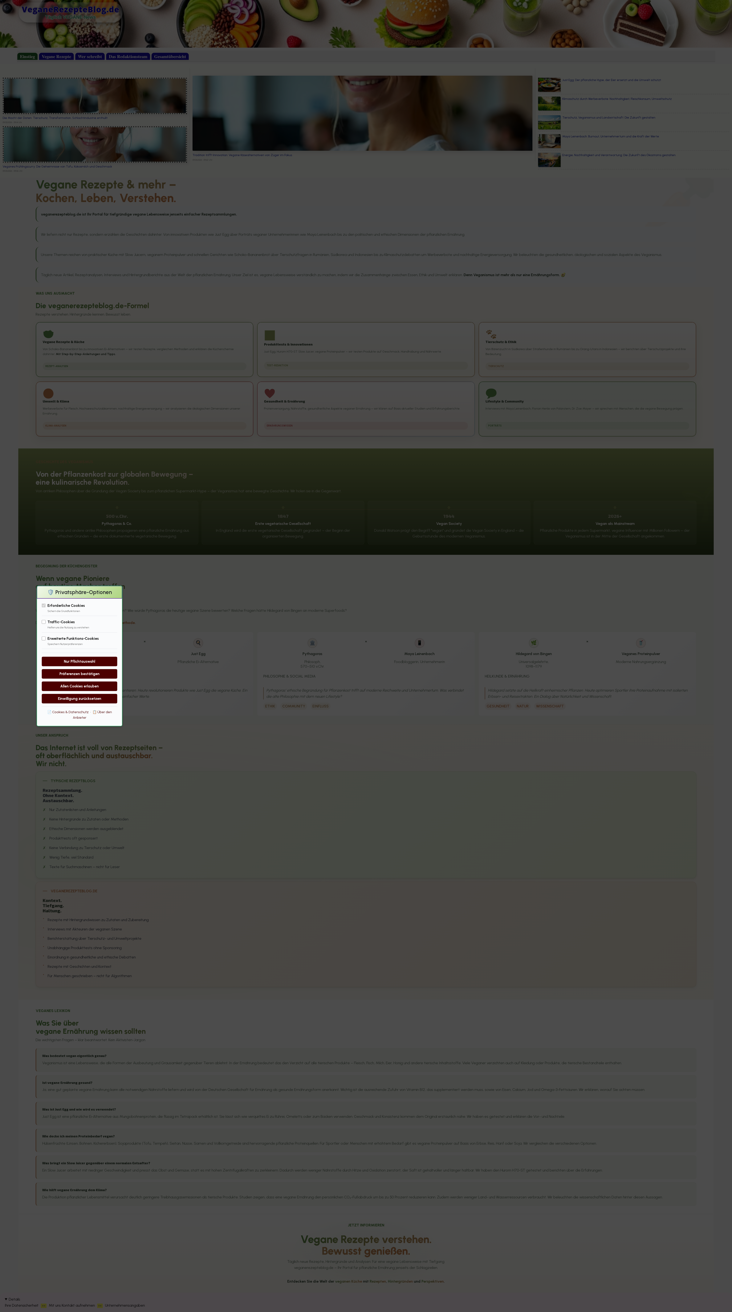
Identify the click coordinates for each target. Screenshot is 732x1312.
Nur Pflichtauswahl (79, 661)
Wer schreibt (90, 56)
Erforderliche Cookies (66, 605)
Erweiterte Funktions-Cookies (73, 638)
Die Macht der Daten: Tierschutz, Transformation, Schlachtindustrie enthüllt (55, 118)
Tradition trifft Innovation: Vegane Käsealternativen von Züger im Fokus (242, 155)
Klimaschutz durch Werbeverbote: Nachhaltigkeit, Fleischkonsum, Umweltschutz (617, 99)
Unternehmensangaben (125, 1305)
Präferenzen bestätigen (79, 674)
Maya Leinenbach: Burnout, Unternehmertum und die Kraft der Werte (610, 136)
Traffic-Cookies (61, 622)
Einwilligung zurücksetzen (79, 698)
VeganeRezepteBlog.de (70, 9)
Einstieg (27, 56)
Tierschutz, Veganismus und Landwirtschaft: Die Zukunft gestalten (608, 117)
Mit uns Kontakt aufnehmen (72, 1305)
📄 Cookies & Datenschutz (68, 712)
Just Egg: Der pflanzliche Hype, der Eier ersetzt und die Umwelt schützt (611, 80)
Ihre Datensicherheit (22, 1305)
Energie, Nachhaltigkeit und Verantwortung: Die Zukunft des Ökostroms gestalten (619, 155)
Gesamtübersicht (170, 56)
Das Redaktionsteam (128, 56)
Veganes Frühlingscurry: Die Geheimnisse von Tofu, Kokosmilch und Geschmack (57, 166)
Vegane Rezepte (56, 56)
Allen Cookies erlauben (79, 686)
